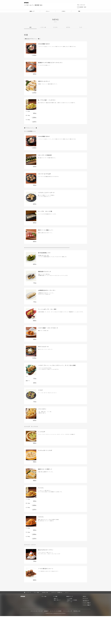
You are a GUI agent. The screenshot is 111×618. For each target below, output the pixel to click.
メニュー (48, 11)
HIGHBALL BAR (45, 592)
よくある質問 (69, 598)
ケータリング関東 (86, 602)
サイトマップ (85, 598)
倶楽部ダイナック (69, 596)
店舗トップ (32, 11)
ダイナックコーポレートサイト (36, 611)
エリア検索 (55, 596)
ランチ (80, 27)
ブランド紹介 (36, 592)
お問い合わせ (85, 600)
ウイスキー (55, 27)
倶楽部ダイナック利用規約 (72, 600)
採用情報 (45, 611)
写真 (79, 11)
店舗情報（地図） (83, 7)
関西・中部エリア (57, 600)
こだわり (63, 11)
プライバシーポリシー (67, 611)
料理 (30, 27)
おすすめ (68, 27)
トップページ (28, 592)
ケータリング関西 (86, 604)
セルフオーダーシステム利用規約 (55, 611)
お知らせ (84, 596)
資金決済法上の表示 (77, 611)
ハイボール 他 (43, 27)
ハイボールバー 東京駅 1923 (56, 592)
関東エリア (56, 598)
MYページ (69, 601)
